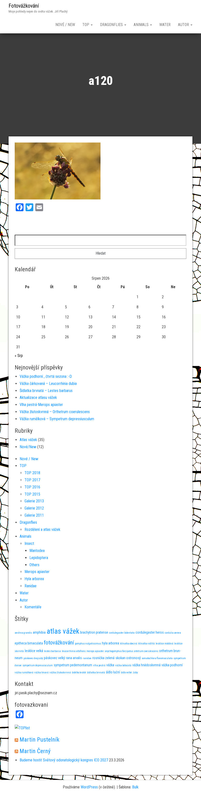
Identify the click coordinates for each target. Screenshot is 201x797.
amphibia (39, 632)
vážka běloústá (123, 665)
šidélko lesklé (79, 672)
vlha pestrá (99, 665)
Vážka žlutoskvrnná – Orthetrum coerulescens (55, 411)
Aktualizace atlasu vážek (38, 397)
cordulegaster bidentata (122, 632)
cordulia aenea (173, 632)
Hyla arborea (34, 578)
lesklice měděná (164, 643)
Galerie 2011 (34, 515)
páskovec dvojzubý (33, 658)
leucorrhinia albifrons (74, 651)
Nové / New (65, 24)
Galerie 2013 (34, 501)
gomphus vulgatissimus (88, 643)
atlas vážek (63, 631)
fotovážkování (59, 642)
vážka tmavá (41, 672)
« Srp (19, 355)
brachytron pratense (94, 632)
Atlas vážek (28, 439)
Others (34, 564)
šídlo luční (113, 672)
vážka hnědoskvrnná (146, 665)
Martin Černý (35, 751)
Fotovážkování (24, 6)
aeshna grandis (23, 632)
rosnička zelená (103, 658)
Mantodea (37, 550)
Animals (142, 24)
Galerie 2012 (34, 508)
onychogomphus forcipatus (119, 651)
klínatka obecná (128, 643)
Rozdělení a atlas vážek (42, 529)
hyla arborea (110, 643)
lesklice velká (34, 651)
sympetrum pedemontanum (73, 665)
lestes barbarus (52, 651)
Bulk (135, 787)
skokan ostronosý (128, 658)
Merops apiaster (37, 571)
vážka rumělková (24, 672)
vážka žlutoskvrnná (60, 672)
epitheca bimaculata (29, 643)
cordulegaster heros (150, 632)
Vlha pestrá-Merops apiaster (41, 404)
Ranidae (31, 586)
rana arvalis (74, 658)
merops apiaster (95, 651)
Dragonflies (112, 24)
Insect (29, 543)
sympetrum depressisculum (38, 665)
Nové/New (28, 446)
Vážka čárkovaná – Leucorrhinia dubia (48, 383)
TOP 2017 (32, 480)
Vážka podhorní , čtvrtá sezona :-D (46, 376)
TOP (86, 24)
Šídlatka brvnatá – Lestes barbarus (46, 390)
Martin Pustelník (39, 739)
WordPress (89, 787)
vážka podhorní (172, 665)
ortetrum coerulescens (146, 651)
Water (165, 24)
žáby (135, 672)
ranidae (87, 658)
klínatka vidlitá (146, 643)
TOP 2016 (32, 487)
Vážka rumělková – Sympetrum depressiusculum (57, 419)
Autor (184, 24)
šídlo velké (126, 672)
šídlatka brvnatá (96, 672)
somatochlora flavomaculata (157, 658)
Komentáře (33, 607)
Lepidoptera (38, 557)
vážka (110, 665)
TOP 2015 (32, 494)
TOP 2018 (32, 472)
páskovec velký (54, 658)
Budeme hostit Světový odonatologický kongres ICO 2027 (64, 760)
